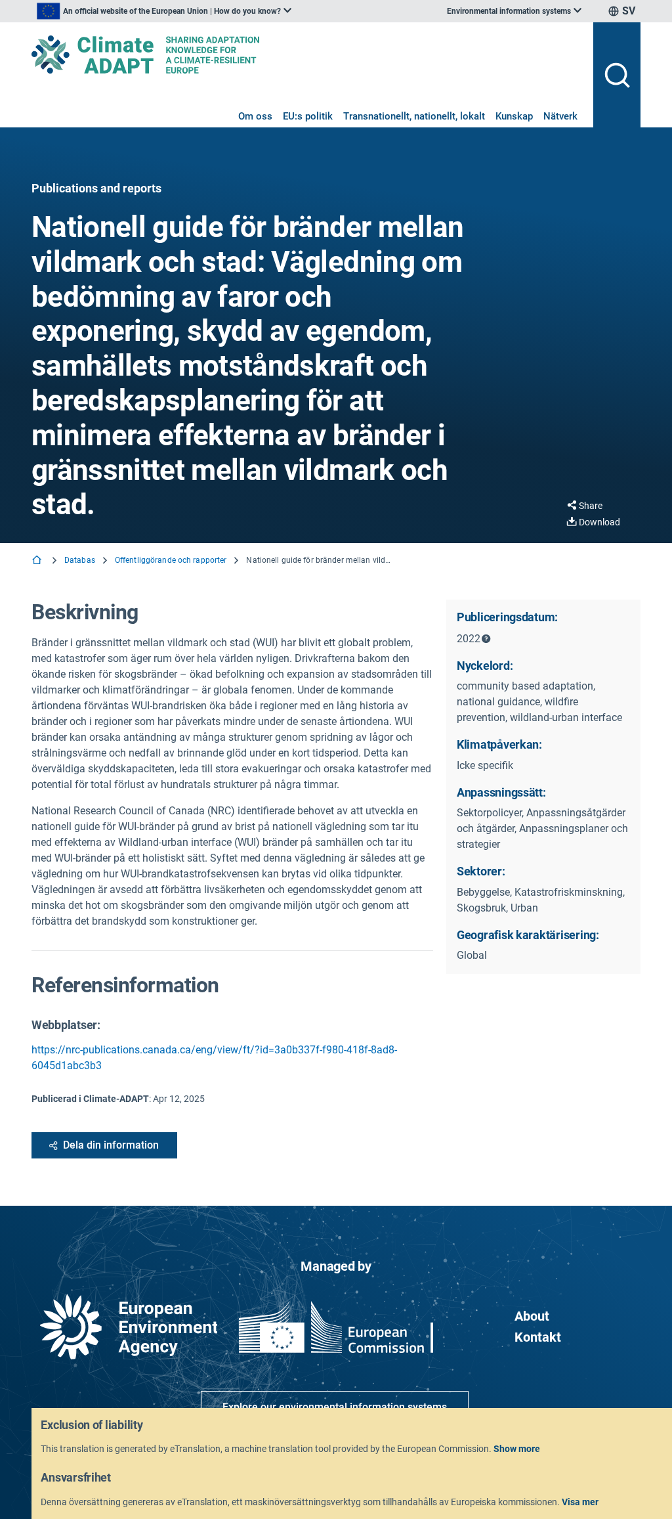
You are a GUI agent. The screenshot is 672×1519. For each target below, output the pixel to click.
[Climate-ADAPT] (307, 54)
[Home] (38, 561)
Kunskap (514, 116)
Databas (79, 560)
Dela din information (111, 1145)
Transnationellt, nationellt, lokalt (414, 116)
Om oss (255, 116)
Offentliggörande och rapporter (171, 560)
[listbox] (164, 11)
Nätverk (560, 116)
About (531, 1316)
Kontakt (537, 1337)
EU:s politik (308, 116)
